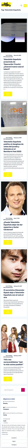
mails (4, 420)
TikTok (5, 415)
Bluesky (5, 403)
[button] (25, 5)
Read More (7, 93)
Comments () (9, 56)
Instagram (6, 409)
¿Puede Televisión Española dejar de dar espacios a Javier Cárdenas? (13, 226)
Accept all (14, 437)
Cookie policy (5, 434)
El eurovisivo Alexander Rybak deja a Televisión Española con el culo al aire (14, 294)
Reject (14, 441)
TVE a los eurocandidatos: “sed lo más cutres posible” (13, 362)
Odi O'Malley (9, 55)
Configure (14, 444)
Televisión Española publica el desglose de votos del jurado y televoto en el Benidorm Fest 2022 (13, 147)
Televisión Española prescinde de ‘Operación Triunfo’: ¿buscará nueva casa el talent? (14, 64)
